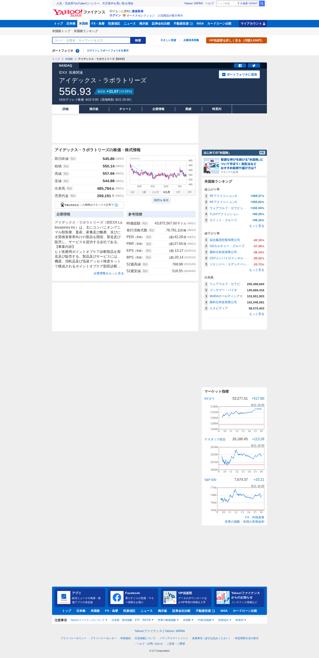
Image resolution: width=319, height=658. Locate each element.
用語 (73, 158)
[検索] (262, 3)
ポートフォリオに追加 (242, 74)
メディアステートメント (174, 638)
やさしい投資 (168, 40)
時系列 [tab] (239, 620)
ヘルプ (209, 3)
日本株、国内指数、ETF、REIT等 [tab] (131, 620)
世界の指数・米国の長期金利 (244, 521)
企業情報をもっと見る (109, 273)
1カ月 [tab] (155, 192)
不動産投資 (181, 23)
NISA (200, 23)
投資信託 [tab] (223, 620)
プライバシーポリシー (74, 638)
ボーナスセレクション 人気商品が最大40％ (155, 15)
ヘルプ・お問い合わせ (150, 643)
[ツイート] (254, 65)
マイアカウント (251, 23)
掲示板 (143, 23)
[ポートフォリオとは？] (77, 50)
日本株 (71, 23)
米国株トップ (61, 31)
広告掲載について (145, 638)
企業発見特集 (191, 40)
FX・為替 (98, 23)
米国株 (83, 23)
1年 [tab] (178, 192)
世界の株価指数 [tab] (167, 620)
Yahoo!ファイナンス (148, 631)
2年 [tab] (190, 192)
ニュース (130, 23)
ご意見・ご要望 (176, 643)
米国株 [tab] (187, 620)
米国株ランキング (86, 31)
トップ (58, 23)
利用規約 (125, 638)
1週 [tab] (144, 192)
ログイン (115, 15)
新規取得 (137, 11)
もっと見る (256, 226)
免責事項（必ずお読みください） (211, 638)
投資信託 (114, 23)
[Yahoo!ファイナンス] (79, 10)
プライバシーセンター (103, 638)
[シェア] (240, 65)
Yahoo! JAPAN (193, 3)
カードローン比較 (219, 23)
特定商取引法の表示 (246, 638)
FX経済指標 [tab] (204, 620)
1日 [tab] (132, 192)
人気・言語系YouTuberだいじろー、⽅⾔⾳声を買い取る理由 (94, 3)
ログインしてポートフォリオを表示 (108, 50)
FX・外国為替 (254, 517)
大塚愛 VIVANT (249, 3)
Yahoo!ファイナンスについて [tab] (87, 620)
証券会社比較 (161, 23)
